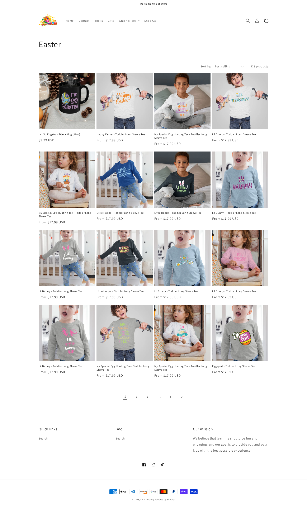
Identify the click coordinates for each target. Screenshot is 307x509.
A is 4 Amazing (147, 499)
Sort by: (206, 66)
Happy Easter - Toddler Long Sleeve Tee (120, 134)
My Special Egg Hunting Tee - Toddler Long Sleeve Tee (180, 136)
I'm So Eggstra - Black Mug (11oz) (59, 134)
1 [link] (125, 396)
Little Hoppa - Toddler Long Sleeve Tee (120, 213)
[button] (129, 20)
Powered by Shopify (165, 499)
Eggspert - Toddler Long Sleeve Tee (233, 366)
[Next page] (181, 396)
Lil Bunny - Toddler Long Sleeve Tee (234, 134)
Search (43, 438)
